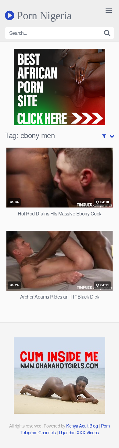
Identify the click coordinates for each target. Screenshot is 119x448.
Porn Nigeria (42, 15)
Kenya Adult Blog (82, 425)
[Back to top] (108, 434)
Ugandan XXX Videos (79, 432)
